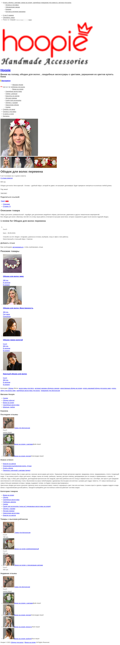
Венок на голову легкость (23, 627)
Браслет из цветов (9, 464)
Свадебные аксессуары (14, 91)
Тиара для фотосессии (22, 428)
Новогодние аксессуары (11, 513)
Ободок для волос (17, 642)
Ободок (10, 388)
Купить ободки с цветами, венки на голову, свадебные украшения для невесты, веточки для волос (37, 2)
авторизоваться (18, 247)
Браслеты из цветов (12, 96)
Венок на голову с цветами (23, 444)
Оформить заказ (9, 17)
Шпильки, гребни (9, 407)
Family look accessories (13, 100)
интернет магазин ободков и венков (47, 388)
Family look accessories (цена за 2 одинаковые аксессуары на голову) (27, 506)
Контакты (6, 116)
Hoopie (5, 70)
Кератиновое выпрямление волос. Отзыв (17, 466)
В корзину (6, 285)
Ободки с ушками (12, 102)
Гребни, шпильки (11, 93)
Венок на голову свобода (22, 638)
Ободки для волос (18, 87)
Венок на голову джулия (22, 456)
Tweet (3, 201)
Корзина (8, 9)
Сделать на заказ (9, 109)
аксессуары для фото (26, 388)
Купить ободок (8, 468)
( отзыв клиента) (6, 178)
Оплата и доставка (12, 5)
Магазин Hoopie (17, 85)
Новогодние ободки (12, 105)
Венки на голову (17, 89)
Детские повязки (11, 98)
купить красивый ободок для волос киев (97, 388)
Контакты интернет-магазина (15, 11)
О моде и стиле (8, 114)
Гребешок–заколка (9, 502)
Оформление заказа (13, 7)
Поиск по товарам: (9, 20)
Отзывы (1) (7, 206)
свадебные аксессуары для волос (28, 390)
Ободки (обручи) (8, 400)
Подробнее (7, 316)
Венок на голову (30, 642)
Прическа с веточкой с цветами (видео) (16, 470)
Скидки (8, 107)
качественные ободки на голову (71, 388)
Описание (6, 204)
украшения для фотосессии (50, 390)
